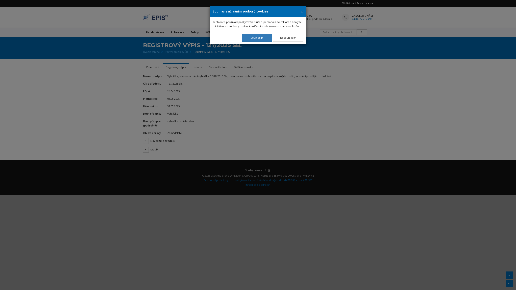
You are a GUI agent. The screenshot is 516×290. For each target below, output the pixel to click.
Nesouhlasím (288, 37)
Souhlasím (257, 37)
